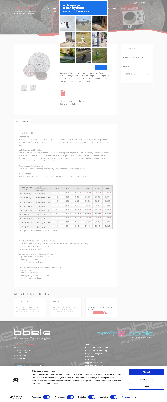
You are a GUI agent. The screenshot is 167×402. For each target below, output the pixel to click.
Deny (146, 386)
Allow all (146, 372)
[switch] (70, 397)
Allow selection (146, 379)
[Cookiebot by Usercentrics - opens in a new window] (16, 397)
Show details (127, 397)
